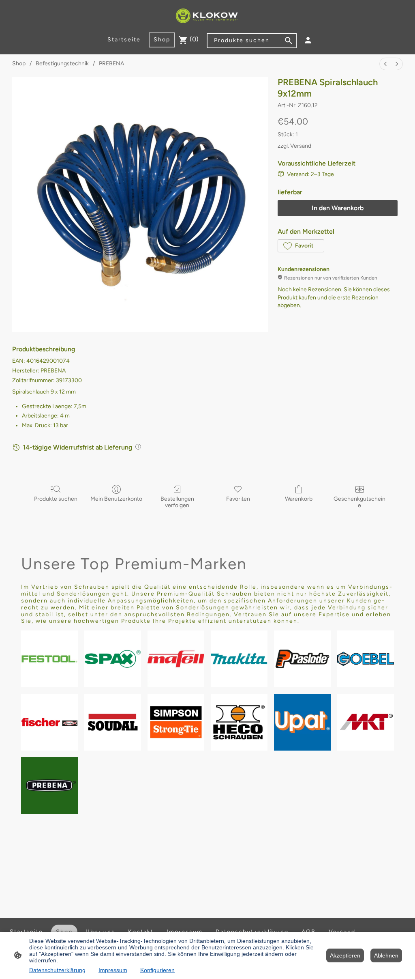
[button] (301, 245)
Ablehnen (386, 955)
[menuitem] (385, 64)
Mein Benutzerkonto (116, 498)
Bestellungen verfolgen (177, 502)
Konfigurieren (157, 970)
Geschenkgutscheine (359, 502)
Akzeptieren (345, 955)
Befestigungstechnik (62, 63)
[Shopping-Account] (308, 40)
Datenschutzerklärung (57, 970)
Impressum (112, 970)
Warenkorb (298, 498)
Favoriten (238, 498)
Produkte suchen (55, 498)
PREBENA (111, 63)
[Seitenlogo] (208, 16)
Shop (19, 63)
